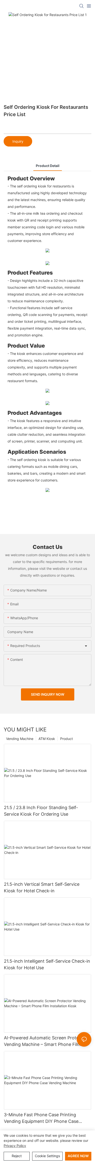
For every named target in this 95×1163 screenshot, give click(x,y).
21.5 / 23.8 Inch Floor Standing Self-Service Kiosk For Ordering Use (41, 811)
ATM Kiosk (46, 739)
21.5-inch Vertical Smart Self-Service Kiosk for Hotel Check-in (41, 887)
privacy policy (15, 1146)
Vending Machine (19, 739)
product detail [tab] (47, 166)
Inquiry (17, 141)
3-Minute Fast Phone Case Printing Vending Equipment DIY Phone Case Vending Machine (41, 1118)
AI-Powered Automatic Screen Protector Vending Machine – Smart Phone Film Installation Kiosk (45, 1041)
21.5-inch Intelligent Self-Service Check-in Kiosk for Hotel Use (47, 964)
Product (66, 739)
